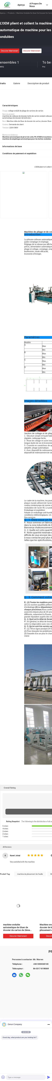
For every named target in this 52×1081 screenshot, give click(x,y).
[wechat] (28, 975)
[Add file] (3, 1077)
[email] (14, 975)
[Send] (49, 1077)
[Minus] (48, 1024)
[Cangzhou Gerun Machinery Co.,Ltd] (7, 5)
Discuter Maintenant (9, 51)
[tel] (34, 975)
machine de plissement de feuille (30, 874)
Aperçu (3, 13)
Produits (11, 13)
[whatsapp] (21, 975)
